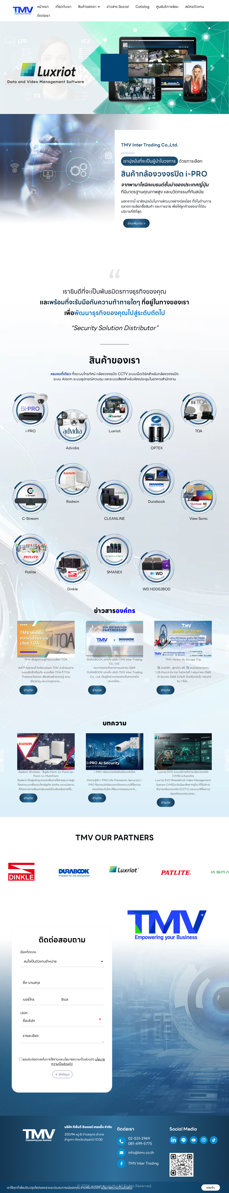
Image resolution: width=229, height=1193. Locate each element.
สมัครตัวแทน (194, 6)
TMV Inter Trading (143, 1163)
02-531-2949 (139, 1138)
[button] (17, 67)
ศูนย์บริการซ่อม (167, 6)
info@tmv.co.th (141, 1152)
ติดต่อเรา (43, 15)
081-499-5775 (140, 1143)
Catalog (142, 6)
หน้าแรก (43, 6)
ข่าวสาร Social (118, 6)
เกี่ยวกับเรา (63, 6)
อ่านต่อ (28, 690)
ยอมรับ (210, 1187)
